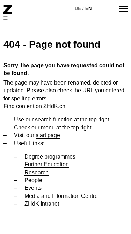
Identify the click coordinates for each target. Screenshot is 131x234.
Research (36, 172)
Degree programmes (49, 157)
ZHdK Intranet (41, 204)
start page (48, 135)
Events (33, 188)
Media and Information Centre (61, 196)
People (33, 180)
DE (78, 8)
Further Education (46, 164)
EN (88, 8)
